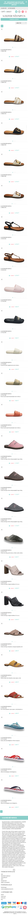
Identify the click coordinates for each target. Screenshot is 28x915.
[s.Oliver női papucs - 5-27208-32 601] (14, 664)
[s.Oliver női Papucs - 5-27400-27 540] (14, 445)
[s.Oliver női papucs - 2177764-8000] (14, 351)
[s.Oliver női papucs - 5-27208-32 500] (14, 695)
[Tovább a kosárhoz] (16, 11)
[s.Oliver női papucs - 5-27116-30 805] (14, 789)
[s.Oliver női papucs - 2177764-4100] (14, 288)
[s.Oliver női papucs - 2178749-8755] (14, 257)
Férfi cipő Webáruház (18, 911)
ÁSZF (2, 879)
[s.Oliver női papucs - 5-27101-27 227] (14, 539)
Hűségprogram (4, 880)
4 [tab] (15, 47)
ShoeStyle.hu (24, 912)
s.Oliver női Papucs (6, 456)
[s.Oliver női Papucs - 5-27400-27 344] (14, 476)
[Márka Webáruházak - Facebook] (14, 870)
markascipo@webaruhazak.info (7, 889)
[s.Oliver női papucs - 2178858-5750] (14, 69)
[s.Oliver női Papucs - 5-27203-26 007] (14, 601)
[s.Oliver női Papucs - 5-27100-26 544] (14, 632)
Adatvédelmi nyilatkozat (5, 875)
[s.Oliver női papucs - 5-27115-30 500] (14, 758)
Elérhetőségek (3, 887)
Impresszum (3, 896)
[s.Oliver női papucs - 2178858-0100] (14, 101)
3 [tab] (14, 47)
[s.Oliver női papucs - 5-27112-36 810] (14, 726)
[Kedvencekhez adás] (2, 29)
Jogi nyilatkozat (4, 877)
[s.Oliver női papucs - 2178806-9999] (14, 132)
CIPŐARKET (6, 11)
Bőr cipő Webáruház (18, 912)
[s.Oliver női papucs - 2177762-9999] (14, 320)
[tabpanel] (14, 38)
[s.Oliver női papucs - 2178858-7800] (14, 38)
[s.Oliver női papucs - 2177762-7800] (14, 382)
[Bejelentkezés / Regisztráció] (19, 11)
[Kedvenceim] (25, 907)
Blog (2, 899)
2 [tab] (13, 47)
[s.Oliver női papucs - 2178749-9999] (14, 226)
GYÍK (2, 874)
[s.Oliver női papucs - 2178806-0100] (14, 195)
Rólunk (2, 894)
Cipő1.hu (14, 913)
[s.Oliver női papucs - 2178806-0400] (14, 163)
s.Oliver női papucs (6, 49)
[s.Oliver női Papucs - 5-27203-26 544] (14, 570)
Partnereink (3, 897)
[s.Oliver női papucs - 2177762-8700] (14, 413)
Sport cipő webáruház (10, 912)
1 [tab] (12, 47)
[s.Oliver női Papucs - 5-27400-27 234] (14, 507)
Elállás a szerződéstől (5, 882)
